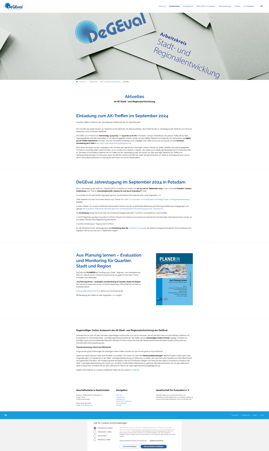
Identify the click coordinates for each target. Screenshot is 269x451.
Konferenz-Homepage (138, 228)
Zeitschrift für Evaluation (206, 9)
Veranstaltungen (225, 9)
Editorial (79, 291)
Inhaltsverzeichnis (93, 291)
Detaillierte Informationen (156, 440)
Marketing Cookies (103, 439)
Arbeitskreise (175, 9)
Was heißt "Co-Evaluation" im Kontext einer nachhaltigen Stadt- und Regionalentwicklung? (155, 199)
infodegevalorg (86, 405)
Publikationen (189, 9)
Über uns (163, 9)
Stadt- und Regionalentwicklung (110, 81)
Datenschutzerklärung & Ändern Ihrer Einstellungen (133, 440)
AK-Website (134, 370)
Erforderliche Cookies (105, 428)
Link (159, 195)
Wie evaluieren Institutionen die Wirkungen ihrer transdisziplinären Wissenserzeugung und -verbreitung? (122, 209)
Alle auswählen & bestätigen (154, 446)
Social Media (102, 436)
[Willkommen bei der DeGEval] (13, 6)
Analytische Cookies (104, 432)
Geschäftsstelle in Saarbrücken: (93, 390)
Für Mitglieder (249, 6)
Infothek (238, 9)
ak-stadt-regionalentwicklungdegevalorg (114, 143)
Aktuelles (126, 81)
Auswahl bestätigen (130, 446)
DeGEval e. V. (83, 81)
